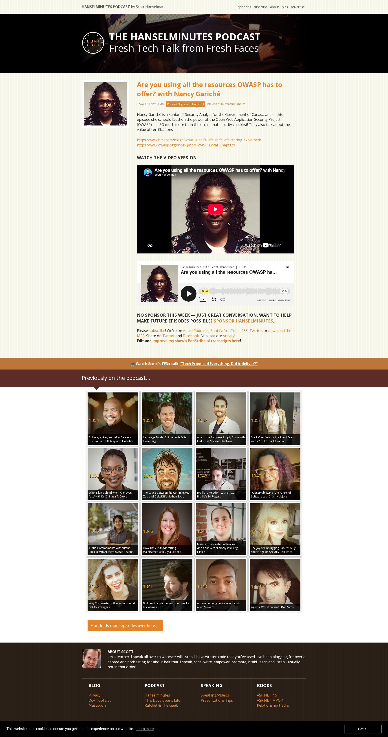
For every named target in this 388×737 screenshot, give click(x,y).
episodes (244, 7)
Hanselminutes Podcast (123, 6)
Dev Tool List (99, 700)
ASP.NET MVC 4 (270, 700)
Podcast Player (185, 104)
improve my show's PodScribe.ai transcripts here (196, 340)
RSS (244, 330)
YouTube (232, 330)
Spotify (216, 330)
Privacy (94, 695)
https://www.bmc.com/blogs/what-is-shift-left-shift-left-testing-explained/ (199, 139)
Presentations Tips (217, 700)
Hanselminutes (157, 695)
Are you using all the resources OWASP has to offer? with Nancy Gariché (209, 89)
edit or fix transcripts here (228, 104)
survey (228, 335)
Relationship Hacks (273, 705)
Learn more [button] (145, 729)
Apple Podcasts (196, 330)
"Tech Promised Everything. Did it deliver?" (219, 363)
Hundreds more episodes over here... (124, 625)
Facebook (191, 335)
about (274, 7)
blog (285, 7)
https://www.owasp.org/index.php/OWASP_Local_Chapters (186, 145)
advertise (298, 7)
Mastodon (97, 705)
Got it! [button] (363, 729)
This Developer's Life (162, 700)
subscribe (261, 7)
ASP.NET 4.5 (267, 695)
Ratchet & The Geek (161, 705)
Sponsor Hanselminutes (243, 321)
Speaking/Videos (215, 695)
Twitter (255, 330)
